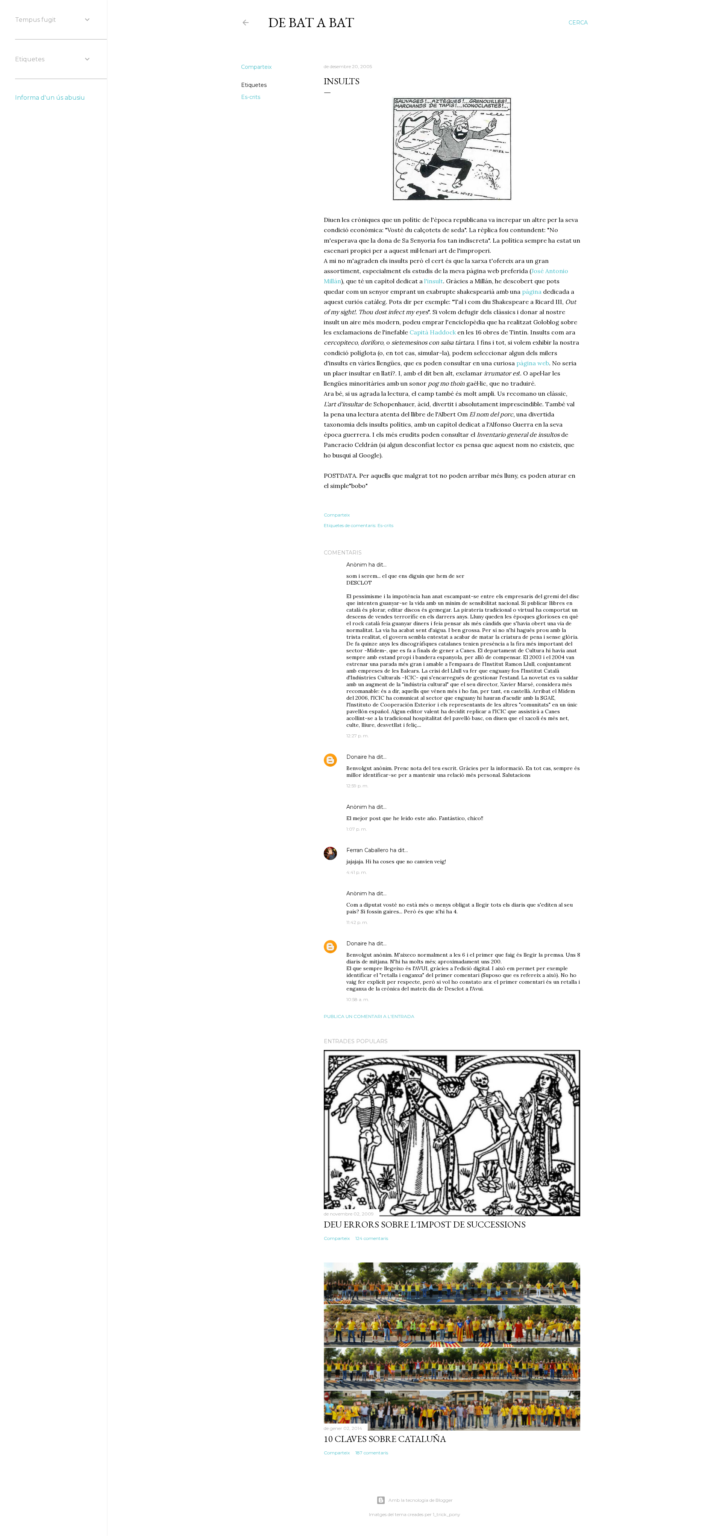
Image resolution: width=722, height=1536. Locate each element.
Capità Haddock (433, 332)
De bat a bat (311, 22)
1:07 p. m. (356, 829)
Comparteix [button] (256, 67)
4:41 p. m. (356, 872)
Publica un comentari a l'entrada (369, 1016)
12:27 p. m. (357, 735)
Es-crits (250, 97)
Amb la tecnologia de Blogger (420, 1500)
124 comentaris (371, 1238)
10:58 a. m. (357, 999)
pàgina (532, 291)
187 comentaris (371, 1452)
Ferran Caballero (367, 850)
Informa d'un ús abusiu (50, 97)
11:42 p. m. (357, 922)
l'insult (433, 281)
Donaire (356, 757)
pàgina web (532, 363)
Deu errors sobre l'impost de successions (425, 1224)
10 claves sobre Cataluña (385, 1439)
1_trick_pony (446, 1514)
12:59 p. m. (357, 786)
